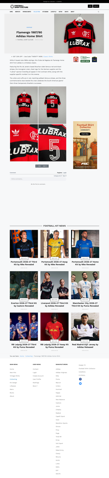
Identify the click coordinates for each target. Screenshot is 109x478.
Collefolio (59, 1)
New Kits (24, 258)
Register (59, 172)
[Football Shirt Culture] (19, 6)
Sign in (96, 6)
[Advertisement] (85, 92)
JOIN (90, 6)
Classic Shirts (48, 56)
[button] (38, 386)
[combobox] (98, 11)
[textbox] (38, 179)
